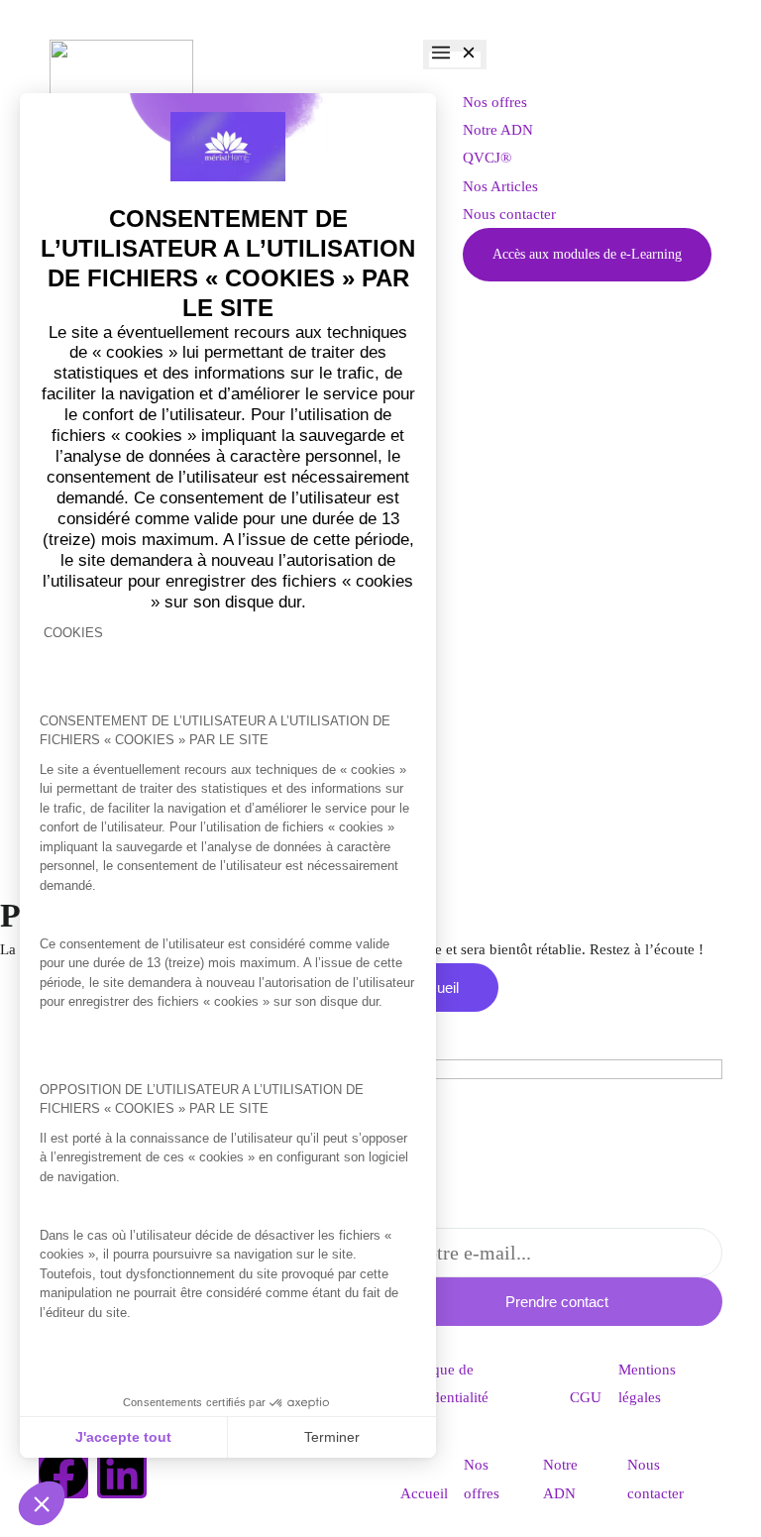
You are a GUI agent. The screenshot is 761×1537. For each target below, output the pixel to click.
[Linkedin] (122, 1473)
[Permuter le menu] (455, 54)
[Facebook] (63, 1473)
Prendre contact (556, 1301)
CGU (585, 1397)
